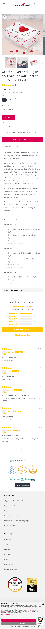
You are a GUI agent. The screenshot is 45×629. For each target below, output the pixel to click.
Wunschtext (6, 105)
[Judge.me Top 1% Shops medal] (33, 469)
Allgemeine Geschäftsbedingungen (16, 501)
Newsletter (8, 559)
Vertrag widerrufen (23, 485)
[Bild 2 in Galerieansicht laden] (22, 62)
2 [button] (21, 449)
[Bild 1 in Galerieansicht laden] (10, 62)
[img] (7, 349)
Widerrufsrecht (9, 526)
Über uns (7, 539)
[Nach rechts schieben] (42, 63)
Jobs (6, 544)
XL (18, 100)
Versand (11, 92)
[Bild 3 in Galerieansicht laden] (34, 62)
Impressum (8, 511)
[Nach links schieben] (2, 63)
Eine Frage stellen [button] (22, 335)
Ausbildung (8, 549)
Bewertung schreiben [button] (22, 329)
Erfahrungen (8, 564)
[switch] (40, 626)
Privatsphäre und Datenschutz (15, 516)
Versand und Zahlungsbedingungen (17, 521)
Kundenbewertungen (11, 569)
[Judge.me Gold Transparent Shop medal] (22, 469)
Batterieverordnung (11, 506)
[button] (4, 4)
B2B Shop (7, 554)
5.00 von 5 (28, 306)
